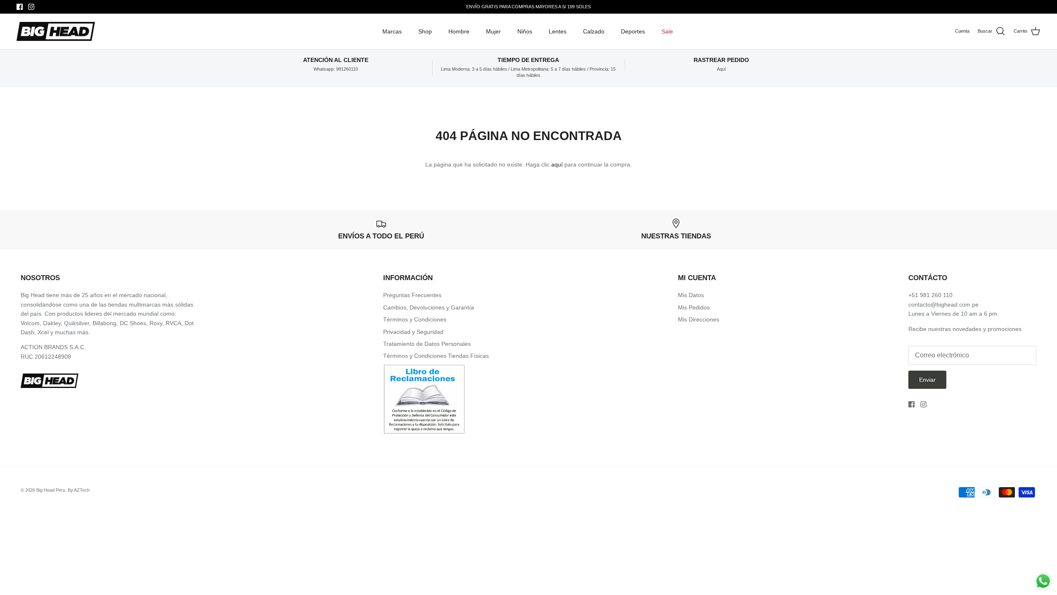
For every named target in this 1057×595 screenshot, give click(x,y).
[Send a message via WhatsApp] (1043, 581)
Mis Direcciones (698, 319)
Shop (425, 31)
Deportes (633, 31)
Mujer (493, 31)
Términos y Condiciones (414, 319)
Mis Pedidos (694, 307)
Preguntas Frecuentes (412, 295)
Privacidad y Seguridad (413, 331)
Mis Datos (691, 295)
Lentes (557, 31)
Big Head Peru (50, 490)
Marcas (392, 31)
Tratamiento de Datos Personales (427, 343)
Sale (667, 31)
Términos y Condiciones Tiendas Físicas (436, 355)
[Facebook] (20, 7)
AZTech (82, 490)
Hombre (458, 31)
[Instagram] (31, 7)
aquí (557, 164)
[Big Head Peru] (56, 31)
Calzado (593, 31)
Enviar (927, 379)
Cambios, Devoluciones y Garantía (428, 307)
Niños (524, 31)
